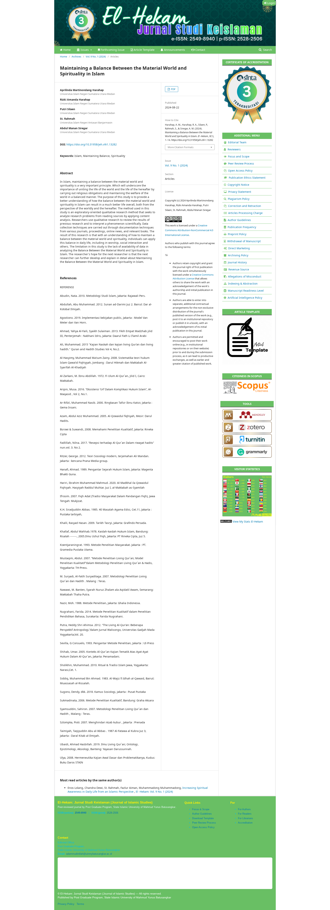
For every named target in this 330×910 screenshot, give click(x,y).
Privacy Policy (66, 903)
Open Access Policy (240, 170)
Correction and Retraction (244, 206)
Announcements (174, 50)
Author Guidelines (239, 220)
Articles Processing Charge (245, 213)
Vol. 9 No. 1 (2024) (96, 56)
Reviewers (234, 149)
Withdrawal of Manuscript (244, 241)
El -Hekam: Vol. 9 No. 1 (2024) (154, 791)
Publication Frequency (242, 227)
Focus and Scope (238, 156)
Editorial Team (237, 142)
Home (66, 50)
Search (267, 50)
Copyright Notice (238, 184)
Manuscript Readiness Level (246, 290)
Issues (85, 50)
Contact (200, 50)
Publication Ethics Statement (247, 177)
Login (271, 3)
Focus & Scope (200, 809)
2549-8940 (80, 812)
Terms (80, 903)
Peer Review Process (241, 163)
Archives (76, 56)
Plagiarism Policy (238, 199)
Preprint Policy (237, 234)
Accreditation (245, 822)
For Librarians (245, 818)
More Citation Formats (180, 147)
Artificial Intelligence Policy (245, 297)
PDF (173, 89)
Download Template (203, 818)
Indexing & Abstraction (243, 283)
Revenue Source (238, 269)
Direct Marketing (239, 248)
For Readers (245, 813)
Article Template (143, 50)
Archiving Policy (238, 255)
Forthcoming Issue (112, 50)
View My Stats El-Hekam (248, 521)
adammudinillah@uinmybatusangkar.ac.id (89, 853)
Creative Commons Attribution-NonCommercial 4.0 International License (189, 230)
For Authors (244, 809)
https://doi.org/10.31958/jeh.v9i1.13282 (91, 144)
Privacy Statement (239, 192)
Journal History (237, 262)
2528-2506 (112, 812)
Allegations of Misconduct (244, 276)
